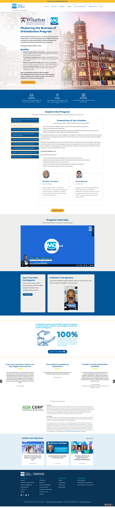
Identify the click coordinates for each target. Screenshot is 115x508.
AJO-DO (94, 4)
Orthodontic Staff (44, 491)
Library (90, 4)
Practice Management (80, 6)
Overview (23, 480)
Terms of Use (82, 501)
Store (85, 4)
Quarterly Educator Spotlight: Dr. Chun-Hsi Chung (57, 457)
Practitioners (43, 480)
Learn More (27, 294)
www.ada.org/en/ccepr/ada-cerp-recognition (76, 431)
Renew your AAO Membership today (57, 1)
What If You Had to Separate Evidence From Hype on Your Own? (32, 457)
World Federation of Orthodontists (85, 485)
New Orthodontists (44, 487)
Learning (61, 6)
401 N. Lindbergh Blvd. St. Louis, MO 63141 (54, 501)
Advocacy (54, 6)
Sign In (98, 4)
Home (13, 10)
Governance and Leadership (27, 482)
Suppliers (42, 494)
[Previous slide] (1, 381)
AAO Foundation (81, 480)
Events (81, 4)
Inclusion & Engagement (26, 485)
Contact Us (23, 489)
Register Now (57, 210)
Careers (69, 6)
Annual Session (62, 482)
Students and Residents (45, 485)
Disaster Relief (61, 487)
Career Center (61, 485)
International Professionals (46, 489)
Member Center (93, 6)
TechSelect (75, 4)
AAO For (46, 6)
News (100, 6)
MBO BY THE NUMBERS (56, 351)
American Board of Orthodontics (85, 482)
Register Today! (28, 82)
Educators (42, 482)
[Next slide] (114, 381)
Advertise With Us (25, 487)
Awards (22, 491)
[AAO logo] (18, 6)
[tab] (25, 120)
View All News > (89, 438)
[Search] (102, 4)
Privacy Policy (88, 501)
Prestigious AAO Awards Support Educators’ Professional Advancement (82, 457)
